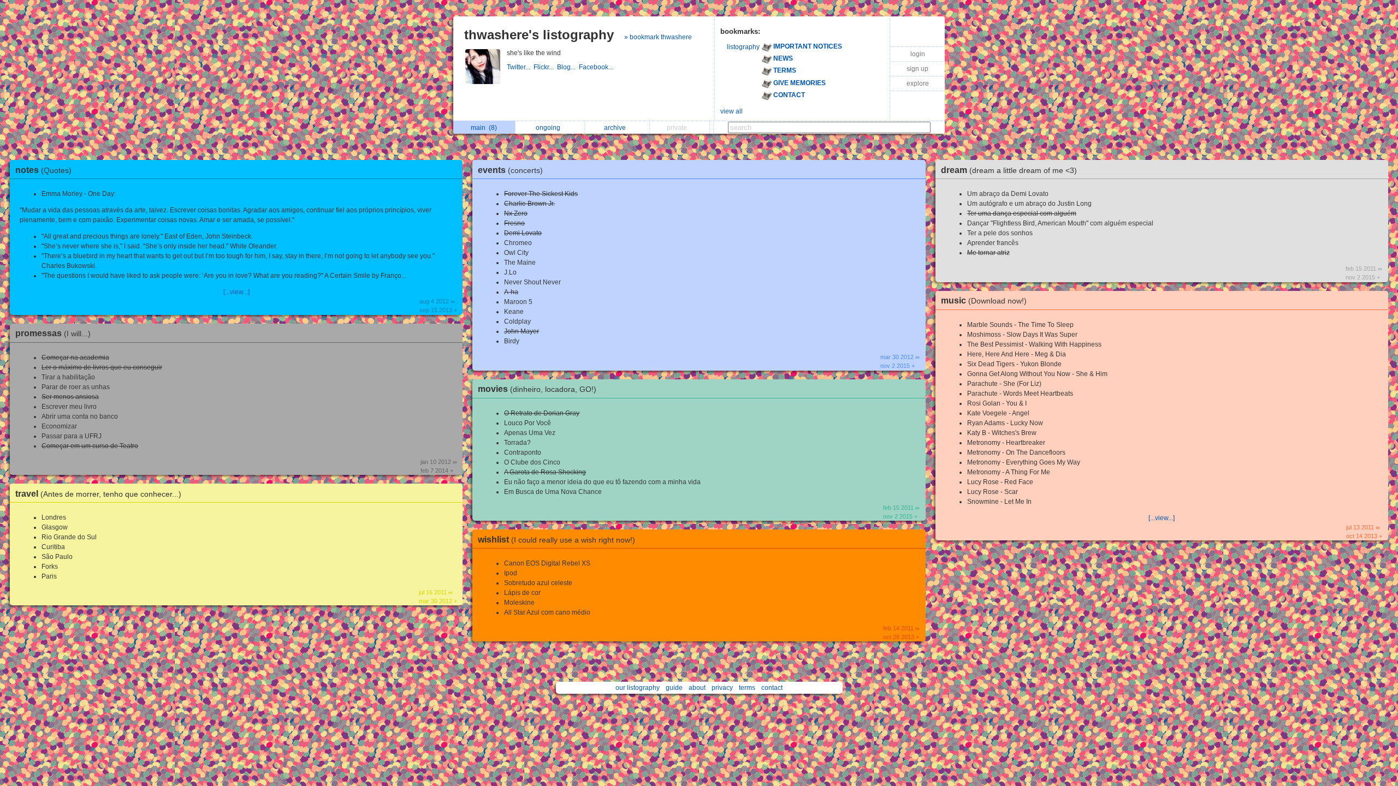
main (484, 128)
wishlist (556, 539)
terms (747, 688)
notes (43, 170)
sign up (917, 69)
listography (743, 47)
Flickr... (545, 67)
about (697, 688)
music (984, 300)
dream (1009, 170)
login (917, 54)
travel (98, 493)
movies (537, 389)
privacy (722, 688)
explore (918, 83)
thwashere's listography (539, 34)
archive (616, 128)
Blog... (568, 67)
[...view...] (236, 292)
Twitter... (520, 67)
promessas (53, 333)
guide (674, 688)
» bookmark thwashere (658, 37)
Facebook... (597, 67)
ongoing (550, 128)
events (510, 170)
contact (772, 688)
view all (731, 111)
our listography (637, 688)
